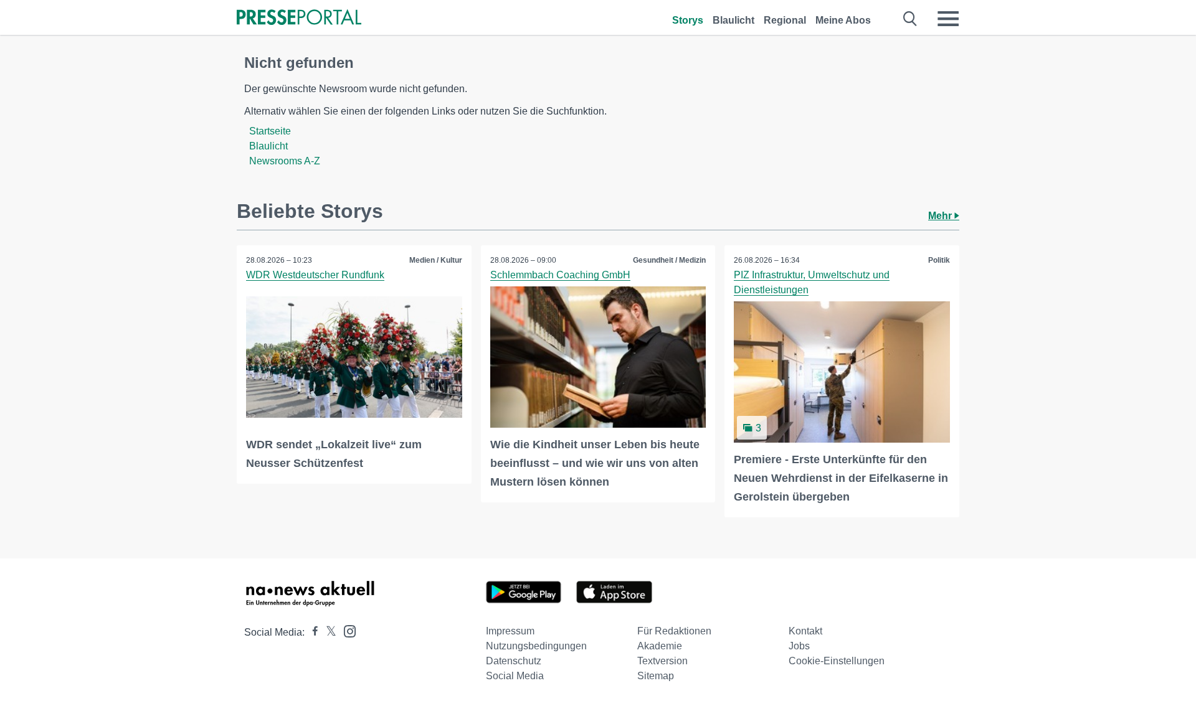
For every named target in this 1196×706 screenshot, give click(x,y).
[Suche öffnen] (910, 18)
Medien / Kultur (435, 260)
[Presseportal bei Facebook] (311, 632)
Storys (687, 20)
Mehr (941, 215)
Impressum (510, 631)
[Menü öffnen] (948, 18)
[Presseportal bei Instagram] (346, 630)
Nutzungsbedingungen (536, 646)
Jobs (799, 646)
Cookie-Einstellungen (837, 661)
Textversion (662, 661)
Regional (785, 20)
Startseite (270, 131)
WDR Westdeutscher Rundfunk (315, 275)
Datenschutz (513, 661)
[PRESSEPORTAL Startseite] (299, 18)
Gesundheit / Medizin (669, 260)
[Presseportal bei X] (327, 632)
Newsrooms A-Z (284, 161)
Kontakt (805, 631)
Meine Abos (843, 20)
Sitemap (655, 676)
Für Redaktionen (674, 631)
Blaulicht (733, 20)
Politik (939, 260)
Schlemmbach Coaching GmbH (560, 275)
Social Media (515, 676)
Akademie (659, 646)
